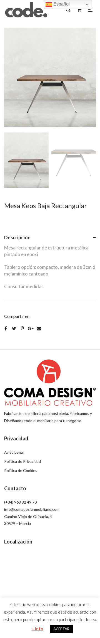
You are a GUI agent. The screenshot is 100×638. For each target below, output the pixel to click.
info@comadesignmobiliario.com (31, 509)
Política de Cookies (20, 470)
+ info (37, 628)
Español (61, 4)
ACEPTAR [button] (61, 629)
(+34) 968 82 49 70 (20, 502)
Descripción (17, 237)
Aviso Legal (14, 452)
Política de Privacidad (22, 461)
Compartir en (16, 316)
